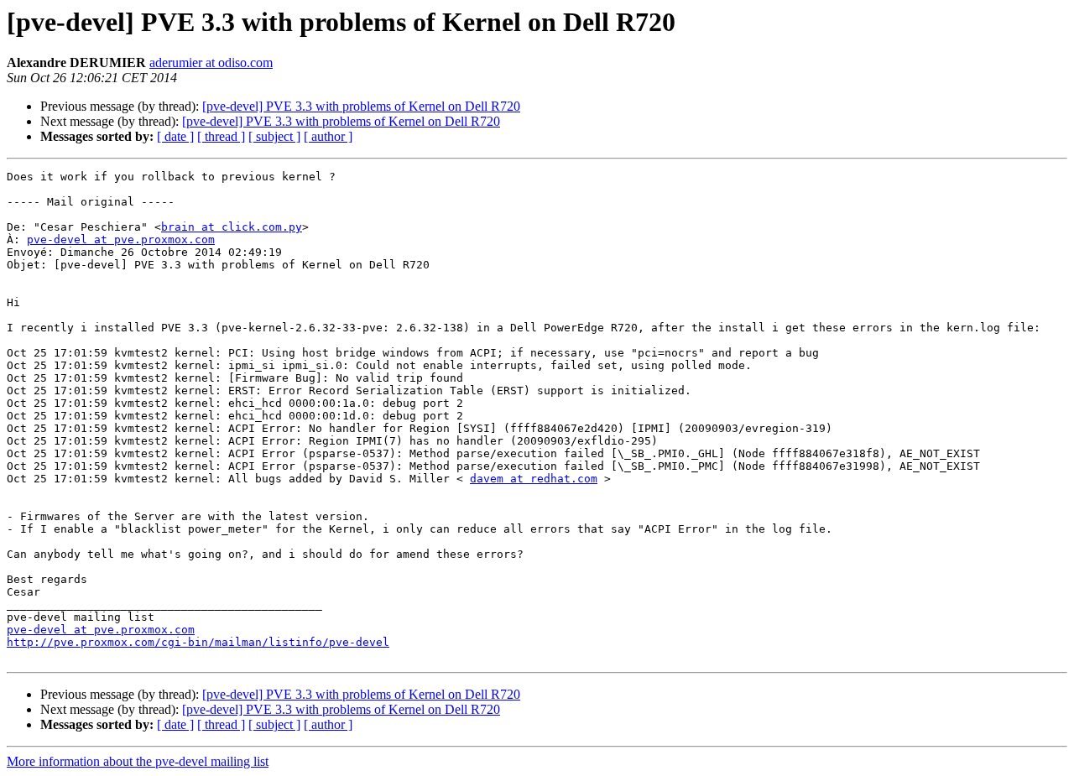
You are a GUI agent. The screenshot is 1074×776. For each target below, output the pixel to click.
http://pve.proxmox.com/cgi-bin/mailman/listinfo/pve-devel (198, 642)
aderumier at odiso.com (211, 62)
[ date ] (175, 136)
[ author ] (328, 136)
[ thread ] (221, 136)
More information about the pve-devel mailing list (137, 761)
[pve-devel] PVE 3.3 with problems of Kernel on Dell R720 (361, 106)
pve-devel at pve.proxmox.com (121, 239)
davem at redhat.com (533, 478)
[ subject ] (274, 136)
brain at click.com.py (231, 227)
